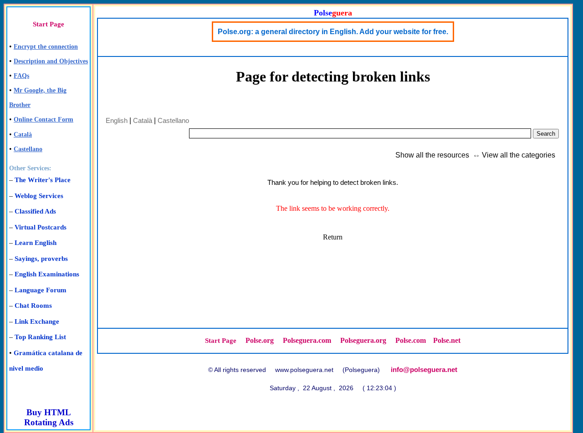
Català (23, 134)
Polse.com (410, 340)
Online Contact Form (43, 119)
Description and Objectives (51, 61)
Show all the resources (432, 155)
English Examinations (47, 274)
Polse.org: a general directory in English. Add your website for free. (333, 32)
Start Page (48, 24)
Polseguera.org (363, 340)
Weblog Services (39, 195)
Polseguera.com (307, 340)
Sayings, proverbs (41, 258)
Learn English (35, 242)
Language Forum (40, 290)
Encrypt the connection (46, 46)
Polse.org (259, 340)
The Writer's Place (43, 179)
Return (333, 237)
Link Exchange (37, 321)
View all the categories (518, 155)
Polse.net (446, 340)
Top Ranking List (40, 337)
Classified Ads (35, 211)
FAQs (21, 75)
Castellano (28, 149)
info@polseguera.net (424, 369)
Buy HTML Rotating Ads (48, 417)
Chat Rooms (33, 305)
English (117, 120)
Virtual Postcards (40, 227)
